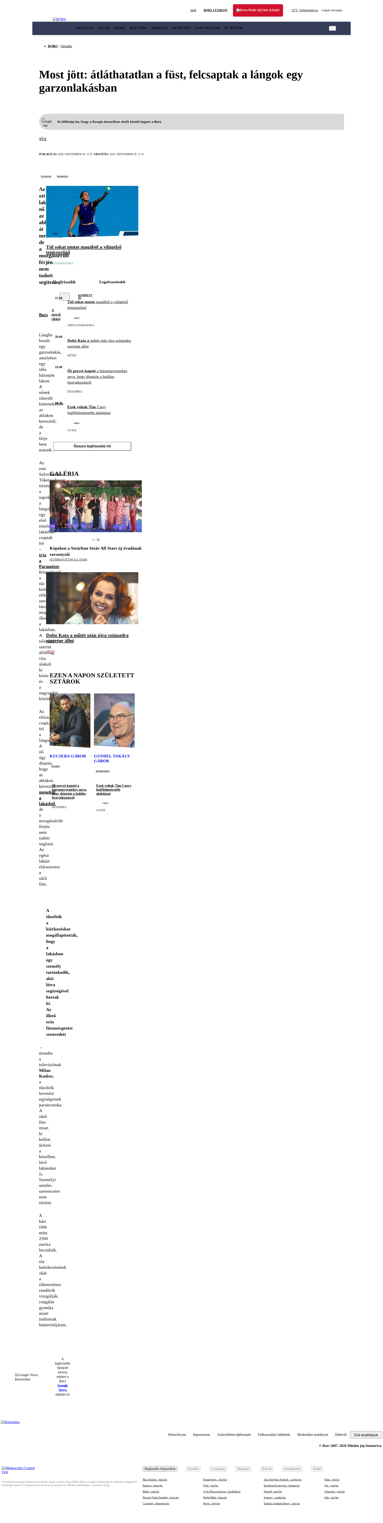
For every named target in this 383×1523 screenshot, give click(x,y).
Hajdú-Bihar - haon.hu (215, 1497)
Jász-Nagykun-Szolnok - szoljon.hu (282, 1479)
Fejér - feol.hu (210, 1485)
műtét (71, 355)
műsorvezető (102, 770)
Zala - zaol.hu (331, 1497)
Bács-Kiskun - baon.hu (155, 1479)
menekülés (62, 176)
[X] (42, 297)
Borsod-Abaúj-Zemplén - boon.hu (161, 1497)
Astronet (181, 28)
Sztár (103, 28)
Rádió (317, 1469)
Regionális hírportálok (160, 1469)
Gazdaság (218, 1469)
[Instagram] (366, 1424)
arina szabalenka (59, 263)
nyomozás (46, 176)
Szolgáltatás (292, 1469)
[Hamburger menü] (42, 28)
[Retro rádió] (243, 13)
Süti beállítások (366, 1435)
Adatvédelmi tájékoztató (234, 1434)
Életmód (138, 28)
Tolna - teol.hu (331, 1479)
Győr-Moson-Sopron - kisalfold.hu (221, 1491)
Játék (193, 10)
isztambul (74, 391)
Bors (43, 314)
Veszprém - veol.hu (334, 1491)
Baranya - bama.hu (152, 1485)
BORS (53, 46)
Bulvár (267, 1469)
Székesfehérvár (305, 10)
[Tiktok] (355, 1424)
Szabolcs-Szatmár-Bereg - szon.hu (282, 1503)
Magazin (243, 1469)
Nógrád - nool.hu (273, 1491)
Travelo (159, 28)
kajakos (55, 766)
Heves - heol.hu (211, 1503)
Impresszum (201, 1434)
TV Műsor (233, 28)
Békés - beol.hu (151, 1491)
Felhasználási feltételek (274, 1434)
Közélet (193, 1469)
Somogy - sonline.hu (275, 1497)
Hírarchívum (177, 1434)
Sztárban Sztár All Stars (68, 559)
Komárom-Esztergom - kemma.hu (281, 1485)
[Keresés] (332, 28)
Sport (119, 28)
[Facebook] (377, 1424)
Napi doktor (207, 28)
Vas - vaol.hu (331, 1485)
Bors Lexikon (215, 10)
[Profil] (342, 28)
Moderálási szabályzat (312, 1434)
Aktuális (85, 28)
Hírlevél (340, 1434)
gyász (71, 430)
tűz (43, 139)
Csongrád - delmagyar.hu (156, 1503)
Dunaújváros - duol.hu (215, 1479)
